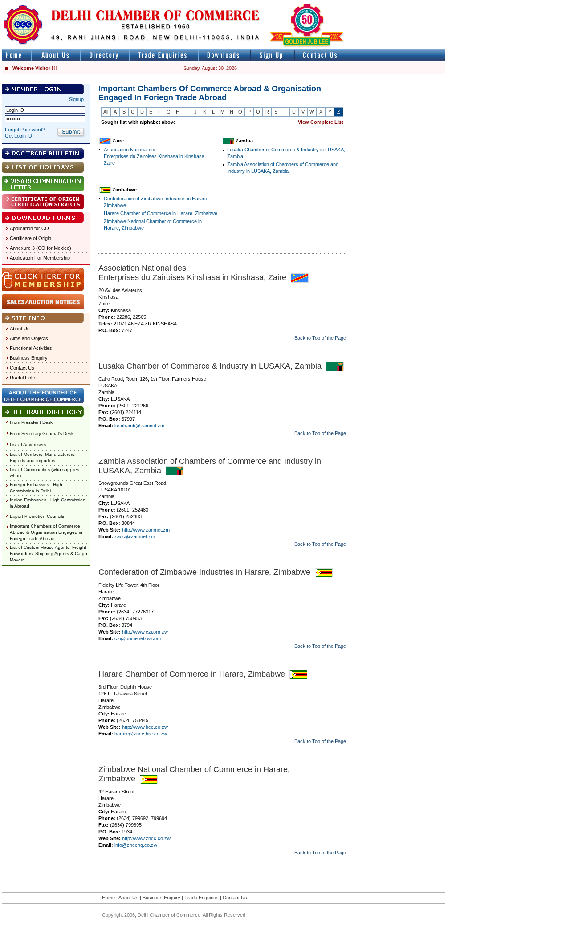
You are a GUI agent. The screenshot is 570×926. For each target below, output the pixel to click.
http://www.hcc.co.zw (145, 727)
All (105, 111)
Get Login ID (18, 135)
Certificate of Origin (30, 238)
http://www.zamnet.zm (146, 529)
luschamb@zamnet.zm (139, 425)
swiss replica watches (50, 12)
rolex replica (431, 4)
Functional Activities (31, 348)
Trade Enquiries (201, 897)
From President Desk (31, 422)
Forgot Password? (25, 129)
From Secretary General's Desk (41, 433)
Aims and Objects (29, 338)
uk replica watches (42, 4)
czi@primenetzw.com (137, 638)
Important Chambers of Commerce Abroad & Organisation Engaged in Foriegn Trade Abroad (46, 532)
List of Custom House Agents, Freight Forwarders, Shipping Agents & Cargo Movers (48, 553)
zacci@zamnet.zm (134, 536)
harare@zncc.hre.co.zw (140, 733)
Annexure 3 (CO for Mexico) (40, 248)
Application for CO (29, 228)
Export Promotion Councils (37, 516)
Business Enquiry (29, 358)
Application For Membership (40, 257)
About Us (20, 328)
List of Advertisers (28, 444)
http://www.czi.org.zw (145, 631)
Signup (76, 99)
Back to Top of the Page (320, 338)
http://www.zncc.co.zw (146, 838)
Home (108, 897)
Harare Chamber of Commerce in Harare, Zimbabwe (160, 213)
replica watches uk (263, 4)
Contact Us (22, 367)
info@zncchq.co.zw (135, 845)
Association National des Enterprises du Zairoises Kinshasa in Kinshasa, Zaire (155, 156)
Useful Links (23, 377)
